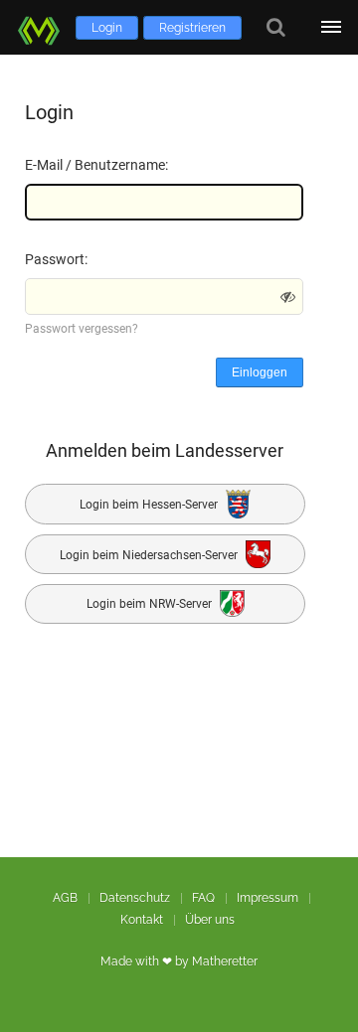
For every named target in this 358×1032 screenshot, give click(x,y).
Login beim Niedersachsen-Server (150, 554)
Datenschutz (134, 898)
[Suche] (276, 27)
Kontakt (141, 920)
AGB (65, 898)
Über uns (210, 920)
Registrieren (192, 28)
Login (106, 28)
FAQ (203, 898)
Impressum (267, 898)
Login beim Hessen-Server (150, 505)
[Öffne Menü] (330, 27)
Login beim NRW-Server (151, 605)
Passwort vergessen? (81, 329)
